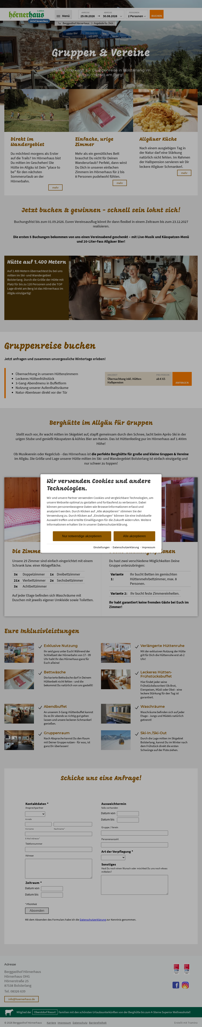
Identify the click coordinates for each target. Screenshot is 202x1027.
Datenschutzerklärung (126, 547)
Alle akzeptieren (134, 536)
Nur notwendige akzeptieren (82, 536)
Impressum (148, 547)
